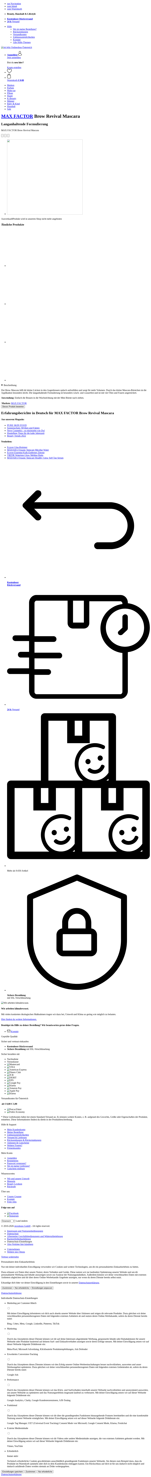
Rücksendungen (20, 32)
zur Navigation (14, 3)
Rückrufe (11, 1186)
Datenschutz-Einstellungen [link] (19, 1241)
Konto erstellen (14, 67)
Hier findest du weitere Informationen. (19, 1019)
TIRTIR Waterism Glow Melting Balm (25, 455)
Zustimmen (7, 1288)
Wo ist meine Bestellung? (25, 29)
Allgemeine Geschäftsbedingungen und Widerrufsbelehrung (35, 1236)
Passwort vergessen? (16, 1163)
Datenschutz (13, 1233)
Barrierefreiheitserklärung (19, 1239)
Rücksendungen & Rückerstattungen (24, 1140)
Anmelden (12, 1158)
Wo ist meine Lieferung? (18, 1166)
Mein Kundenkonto (16, 1129)
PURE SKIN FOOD (17, 425)
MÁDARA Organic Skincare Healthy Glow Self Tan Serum (35, 458)
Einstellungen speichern (12, 1472)
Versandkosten (20, 34)
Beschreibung (10, 385)
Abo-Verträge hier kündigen (20, 1244)
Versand (13, 21)
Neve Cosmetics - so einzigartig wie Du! (26, 430)
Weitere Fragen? (14, 1145)
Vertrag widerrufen (10, 1257)
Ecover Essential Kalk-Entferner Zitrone (26, 452)
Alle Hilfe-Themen (22, 42)
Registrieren (12, 1160)
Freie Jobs (12, 1202)
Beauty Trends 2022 (16, 436)
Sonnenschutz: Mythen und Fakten (23, 428)
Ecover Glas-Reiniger (17, 447)
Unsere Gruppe (14, 1196)
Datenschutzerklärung (89, 1282)
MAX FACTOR (17, 116)
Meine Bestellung (15, 1132)
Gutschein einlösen (16, 1168)
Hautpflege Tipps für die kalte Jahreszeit (25, 433)
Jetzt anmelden (14, 57)
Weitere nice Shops (16, 1252)
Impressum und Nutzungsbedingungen (25, 1231)
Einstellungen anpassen (42, 1288)
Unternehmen (13, 1249)
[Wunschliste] (9, 72)
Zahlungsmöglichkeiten (24, 37)
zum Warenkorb (14, 9)
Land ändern (22, 1221)
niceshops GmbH (22, 1226)
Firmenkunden (14, 1148)
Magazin (11, 1181)
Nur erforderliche (22, 1288)
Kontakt (16, 39)
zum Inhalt (12, 6)
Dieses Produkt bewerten (13, 407)
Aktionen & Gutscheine (18, 1143)
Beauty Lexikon (14, 1184)
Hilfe (9, 26)
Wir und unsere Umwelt (18, 1178)
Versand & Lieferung (17, 1137)
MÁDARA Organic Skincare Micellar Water (28, 450)
